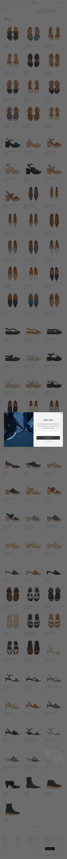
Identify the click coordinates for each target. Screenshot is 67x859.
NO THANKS (48, 441)
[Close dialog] (61, 413)
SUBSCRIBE (48, 437)
